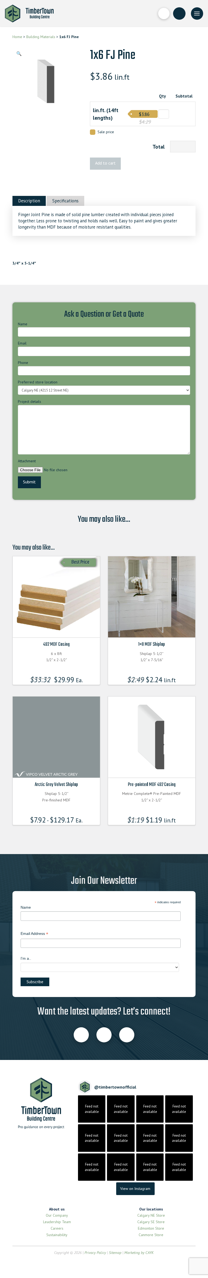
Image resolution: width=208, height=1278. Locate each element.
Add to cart (105, 163)
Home (17, 36)
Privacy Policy (95, 1252)
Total (158, 146)
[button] (164, 13)
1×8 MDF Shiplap (151, 644)
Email (22, 343)
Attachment (27, 461)
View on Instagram (135, 1188)
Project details (29, 401)
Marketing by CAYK (139, 1252)
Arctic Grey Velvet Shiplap (56, 785)
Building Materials (40, 36)
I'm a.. (26, 958)
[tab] (29, 201)
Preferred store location (37, 382)
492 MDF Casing (56, 644)
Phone (23, 362)
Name (22, 324)
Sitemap (115, 1252)
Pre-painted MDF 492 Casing (152, 785)
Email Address (34, 934)
